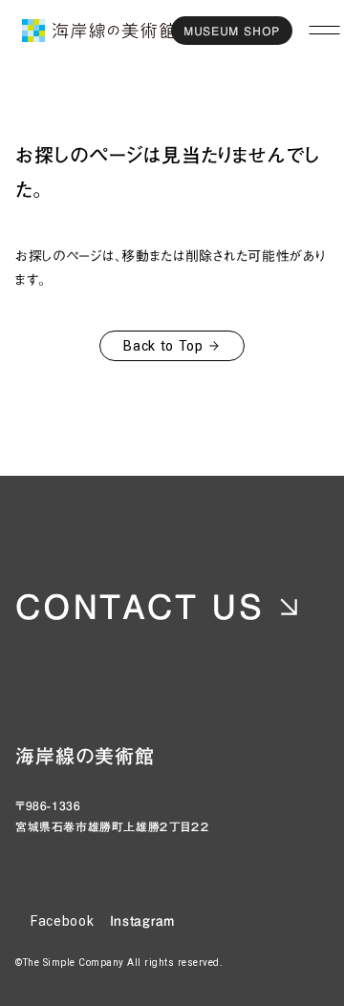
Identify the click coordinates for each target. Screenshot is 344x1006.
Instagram (142, 921)
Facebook (63, 921)
